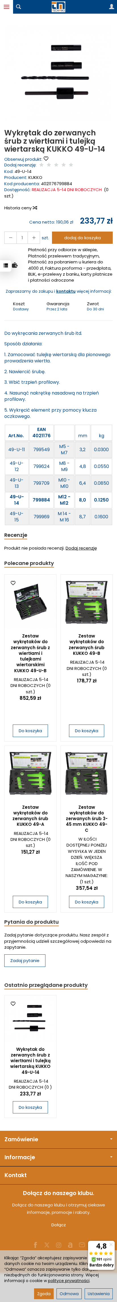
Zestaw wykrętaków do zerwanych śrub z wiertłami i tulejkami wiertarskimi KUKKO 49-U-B (30, 653)
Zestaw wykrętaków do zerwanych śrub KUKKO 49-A (30, 816)
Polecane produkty (29, 563)
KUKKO (35, 177)
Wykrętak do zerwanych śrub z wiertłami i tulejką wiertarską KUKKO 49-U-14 (30, 1060)
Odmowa (69, 1294)
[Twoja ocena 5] (71, 165)
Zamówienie (21, 1139)
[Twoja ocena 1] (41, 165)
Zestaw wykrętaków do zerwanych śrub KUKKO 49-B (87, 644)
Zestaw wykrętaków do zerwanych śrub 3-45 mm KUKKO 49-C (87, 818)
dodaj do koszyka (82, 238)
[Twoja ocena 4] (63, 165)
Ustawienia (99, 1294)
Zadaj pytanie (24, 960)
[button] (58, 73)
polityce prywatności (68, 1281)
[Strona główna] (58, 7)
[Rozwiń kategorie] (6, 7)
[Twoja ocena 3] (56, 165)
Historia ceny (18, 208)
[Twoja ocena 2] (49, 165)
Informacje (20, 1157)
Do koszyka (30, 731)
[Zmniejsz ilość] (34, 238)
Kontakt (16, 1175)
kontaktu (66, 291)
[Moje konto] (111, 7)
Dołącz (58, 1225)
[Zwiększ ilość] (10, 238)
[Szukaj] (18, 7)
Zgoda (44, 1294)
